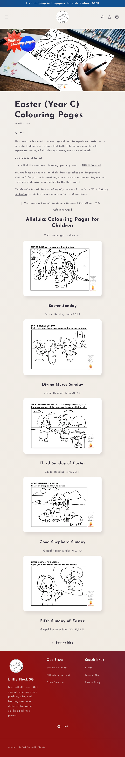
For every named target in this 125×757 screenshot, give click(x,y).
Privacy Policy (92, 682)
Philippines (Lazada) (58, 675)
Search (88, 668)
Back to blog (65, 642)
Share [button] (21, 133)
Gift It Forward (91, 165)
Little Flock (21, 747)
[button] (6, 17)
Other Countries (56, 682)
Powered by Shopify (36, 747)
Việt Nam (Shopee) (58, 668)
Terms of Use (92, 675)
